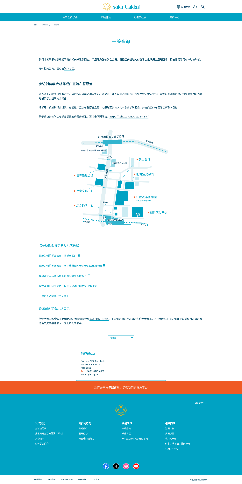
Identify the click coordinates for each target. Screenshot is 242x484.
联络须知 (127, 423)
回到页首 (199, 403)
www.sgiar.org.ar (89, 374)
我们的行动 (85, 423)
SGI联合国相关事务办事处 (135, 438)
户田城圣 (169, 433)
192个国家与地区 (99, 318)
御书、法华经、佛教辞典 (177, 443)
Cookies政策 (67, 479)
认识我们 (40, 423)
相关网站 (170, 423)
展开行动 (83, 433)
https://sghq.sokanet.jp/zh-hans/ (128, 116)
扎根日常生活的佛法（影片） (49, 433)
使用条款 (52, 479)
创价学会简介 (42, 443)
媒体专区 (69, 68)
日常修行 (83, 428)
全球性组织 (40, 428)
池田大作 (169, 428)
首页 (36, 24)
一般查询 (126, 428)
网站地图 (38, 479)
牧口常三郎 (170, 438)
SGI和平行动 (171, 448)
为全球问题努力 (86, 438)
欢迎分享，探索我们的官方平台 (121, 387)
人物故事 (39, 438)
